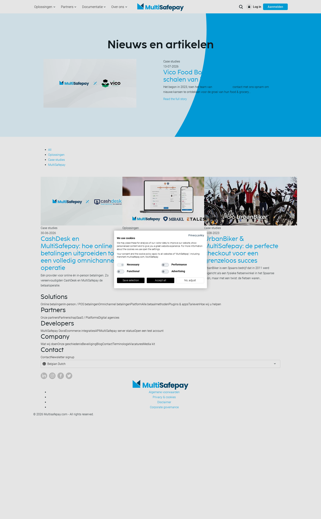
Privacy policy (196, 235)
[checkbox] (120, 265)
